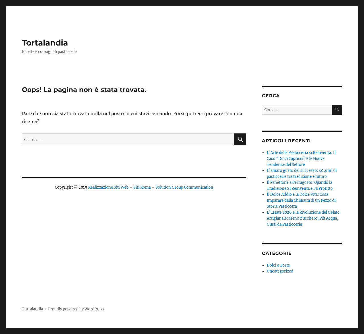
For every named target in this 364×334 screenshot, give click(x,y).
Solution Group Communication (184, 187)
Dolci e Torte (278, 265)
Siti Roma (142, 187)
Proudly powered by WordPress (76, 309)
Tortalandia (45, 43)
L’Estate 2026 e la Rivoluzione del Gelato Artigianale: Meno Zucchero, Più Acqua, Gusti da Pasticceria (303, 218)
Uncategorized (280, 271)
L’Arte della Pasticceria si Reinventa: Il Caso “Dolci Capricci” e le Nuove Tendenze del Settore (301, 158)
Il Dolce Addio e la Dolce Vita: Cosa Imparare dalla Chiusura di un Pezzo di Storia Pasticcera (301, 200)
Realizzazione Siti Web (108, 187)
